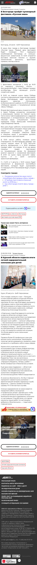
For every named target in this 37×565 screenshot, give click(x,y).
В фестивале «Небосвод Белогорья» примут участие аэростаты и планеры (21, 237)
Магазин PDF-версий (9, 494)
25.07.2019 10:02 (6, 7)
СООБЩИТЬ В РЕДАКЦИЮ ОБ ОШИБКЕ (14, 503)
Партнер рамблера (26, 556)
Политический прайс (9, 500)
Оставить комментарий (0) (18, 200)
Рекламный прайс (8, 481)
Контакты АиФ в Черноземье (12, 483)
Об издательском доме (10, 488)
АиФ (2, 41)
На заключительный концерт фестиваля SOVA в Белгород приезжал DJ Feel (21, 243)
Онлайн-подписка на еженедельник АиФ (17, 491)
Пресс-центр (22, 486)
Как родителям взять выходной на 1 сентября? (17, 428)
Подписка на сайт (8, 486)
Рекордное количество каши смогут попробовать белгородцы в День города (18, 177)
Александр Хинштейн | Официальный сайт (15, 290)
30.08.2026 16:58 (6, 253)
